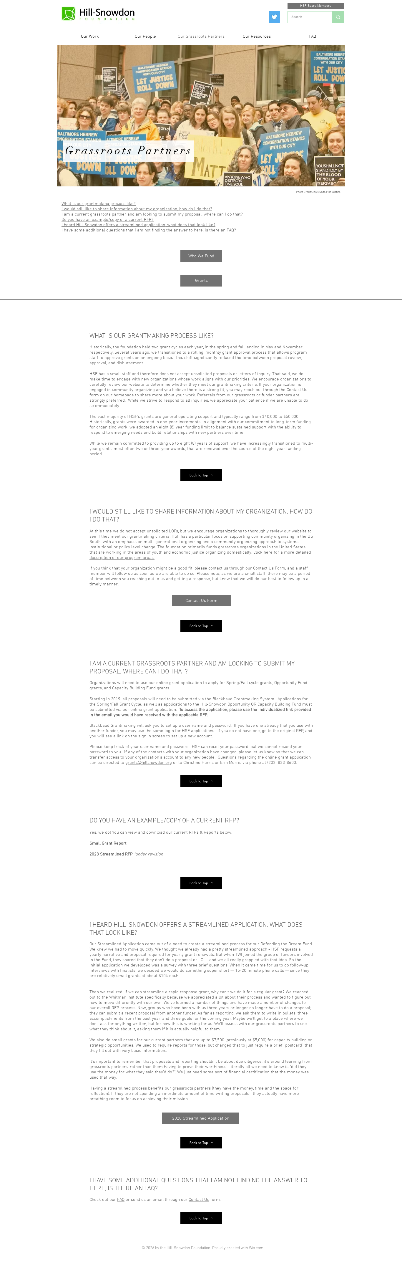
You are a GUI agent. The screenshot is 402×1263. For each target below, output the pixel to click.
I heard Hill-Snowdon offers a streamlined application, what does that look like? (138, 225)
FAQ (120, 1199)
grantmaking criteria (149, 536)
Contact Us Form (269, 568)
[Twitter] (274, 17)
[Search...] (338, 17)
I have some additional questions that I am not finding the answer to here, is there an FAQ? (149, 230)
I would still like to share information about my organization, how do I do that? (137, 209)
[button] (90, 36)
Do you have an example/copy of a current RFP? (108, 219)
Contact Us (199, 1199)
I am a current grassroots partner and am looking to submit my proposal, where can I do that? (152, 214)
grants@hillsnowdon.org (148, 762)
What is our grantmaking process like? (99, 203)
